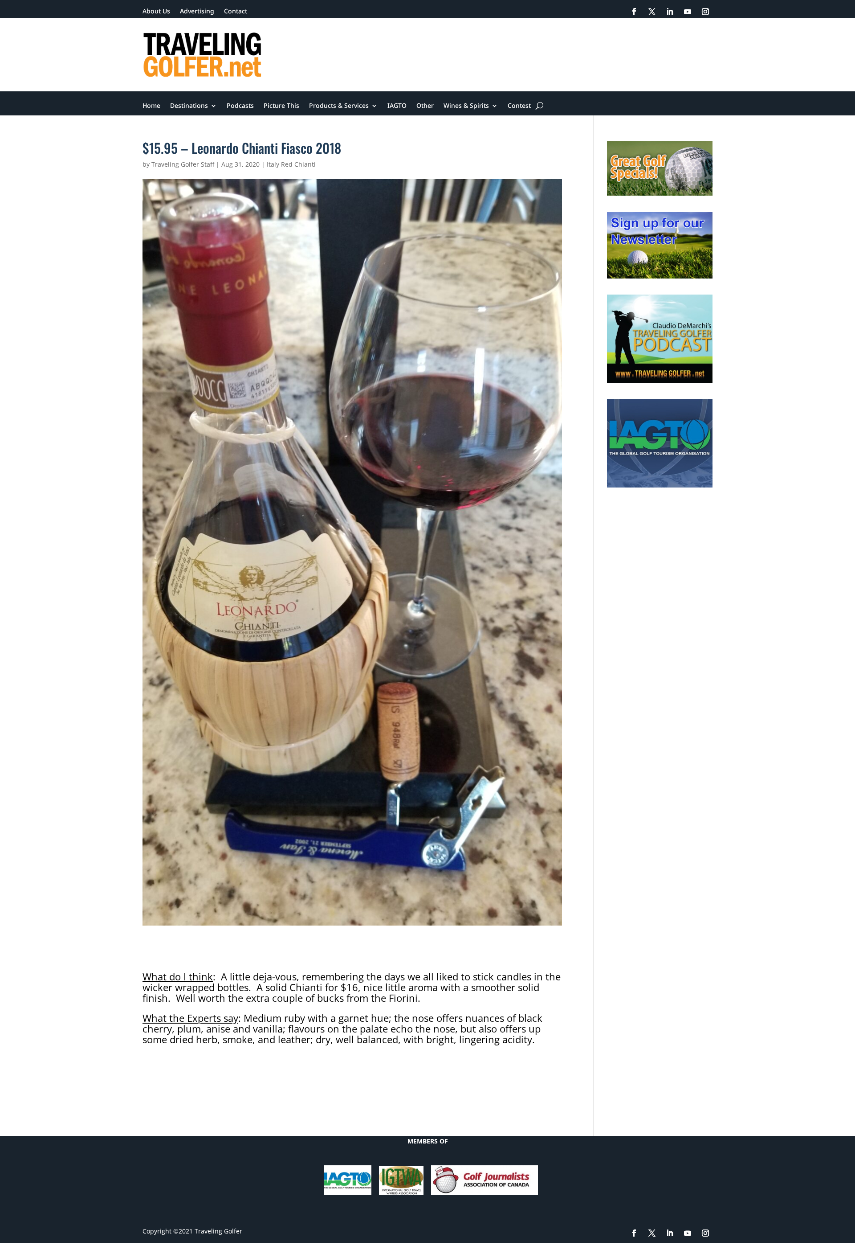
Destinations (189, 106)
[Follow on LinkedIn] (670, 11)
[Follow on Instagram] (705, 11)
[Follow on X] (652, 11)
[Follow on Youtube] (687, 11)
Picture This (281, 106)
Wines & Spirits (466, 106)
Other (425, 106)
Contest (519, 106)
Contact (235, 11)
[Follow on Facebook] (634, 11)
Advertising (197, 11)
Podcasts (240, 106)
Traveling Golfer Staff (182, 164)
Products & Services (339, 106)
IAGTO (397, 106)
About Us (156, 11)
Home (151, 106)
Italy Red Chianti (291, 164)
